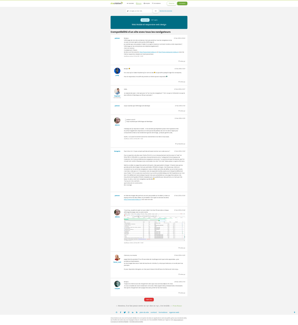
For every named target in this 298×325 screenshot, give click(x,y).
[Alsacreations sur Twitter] (124, 312)
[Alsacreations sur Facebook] (120, 312)
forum (139, 3)
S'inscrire (171, 3)
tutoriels (131, 3)
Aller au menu (4, 2)
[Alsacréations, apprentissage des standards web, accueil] (117, 4)
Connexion (182, 3)
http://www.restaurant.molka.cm (168, 52)
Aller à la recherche (28, 2)
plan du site (144, 312)
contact (154, 312)
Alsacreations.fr (178, 320)
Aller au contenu (15, 2)
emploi (147, 3)
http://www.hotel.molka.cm (148, 52)
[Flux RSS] (137, 312)
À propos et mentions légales (120, 322)
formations (157, 3)
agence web (174, 312)
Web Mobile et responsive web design (149, 24)
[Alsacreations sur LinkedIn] (133, 312)
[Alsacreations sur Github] (116, 312)
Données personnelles (136, 322)
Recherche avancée (166, 11)
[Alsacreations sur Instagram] (129, 312)
